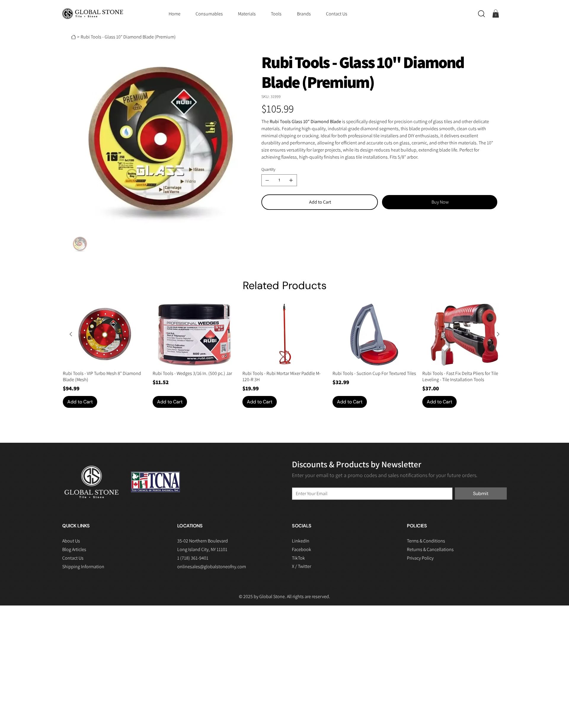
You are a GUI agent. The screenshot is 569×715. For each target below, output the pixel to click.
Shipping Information (83, 566)
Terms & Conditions (426, 541)
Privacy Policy (420, 558)
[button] (481, 13)
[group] (285, 355)
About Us (71, 541)
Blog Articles (74, 549)
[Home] (73, 37)
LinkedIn (300, 541)
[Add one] (291, 180)
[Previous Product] (70, 334)
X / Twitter (301, 566)
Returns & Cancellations (430, 549)
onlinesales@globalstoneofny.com (211, 566)
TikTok (298, 558)
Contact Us (73, 558)
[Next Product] (498, 334)
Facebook (301, 549)
